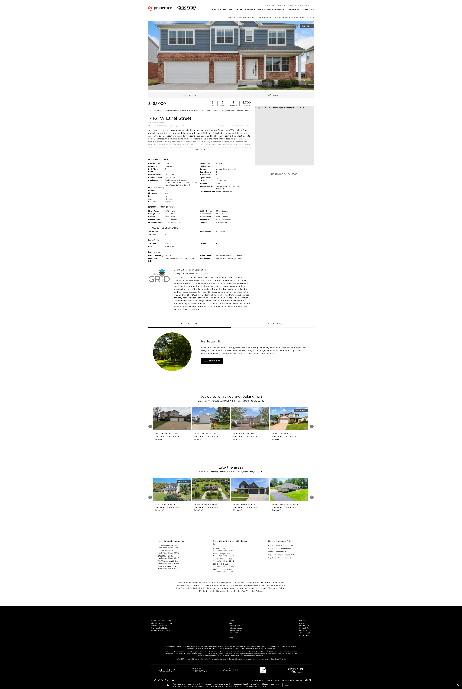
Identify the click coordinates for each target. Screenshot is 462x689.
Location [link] (206, 111)
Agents (302, 623)
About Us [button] (308, 9)
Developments (275, 9)
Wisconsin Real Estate (160, 630)
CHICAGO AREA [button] (274, 5)
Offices (302, 621)
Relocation (233, 633)
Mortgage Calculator (284, 174)
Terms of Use (304, 633)
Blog (231, 638)
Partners (232, 635)
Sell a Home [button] (236, 9)
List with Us (304, 626)
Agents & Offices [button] (255, 9)
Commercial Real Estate (161, 621)
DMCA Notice (305, 635)
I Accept (288, 685)
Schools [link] (216, 111)
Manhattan (182, 126)
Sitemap (299, 680)
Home (231, 621)
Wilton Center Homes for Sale (280, 546)
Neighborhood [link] (228, 111)
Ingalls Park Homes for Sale (279, 558)
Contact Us (304, 628)
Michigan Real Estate (160, 628)
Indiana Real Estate (159, 626)
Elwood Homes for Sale (278, 552)
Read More (199, 149)
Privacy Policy (305, 630)
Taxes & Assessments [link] (191, 111)
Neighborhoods (235, 628)
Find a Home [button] (219, 9)
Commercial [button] (294, 9)
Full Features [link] (155, 111)
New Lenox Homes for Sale (279, 549)
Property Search (236, 626)
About (231, 623)
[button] (284, 135)
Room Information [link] (172, 111)
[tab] (189, 324)
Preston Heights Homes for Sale (281, 555)
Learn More (211, 361)
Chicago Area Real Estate (161, 623)
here (264, 686)
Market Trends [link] (243, 111)
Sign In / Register (298, 5)
